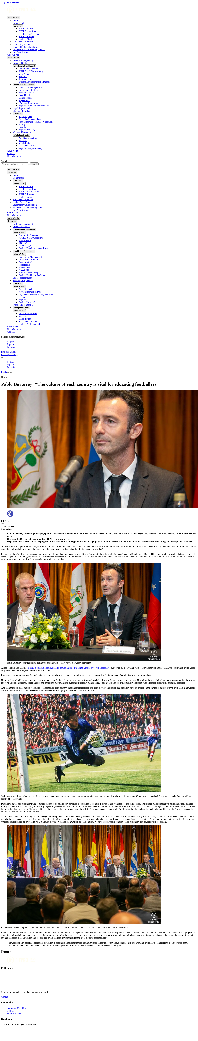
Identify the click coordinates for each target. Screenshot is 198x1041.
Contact (4, 997)
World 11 (11, 153)
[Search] (17, 355)
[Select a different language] (2, 357)
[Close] (11, 372)
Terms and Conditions (17, 1008)
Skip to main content (10, 2)
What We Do (13, 58)
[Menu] (8, 372)
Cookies (10, 1011)
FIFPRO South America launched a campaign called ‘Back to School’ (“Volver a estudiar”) (68, 667)
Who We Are (13, 18)
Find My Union (14, 156)
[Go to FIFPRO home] (99, 10)
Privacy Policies (14, 1013)
